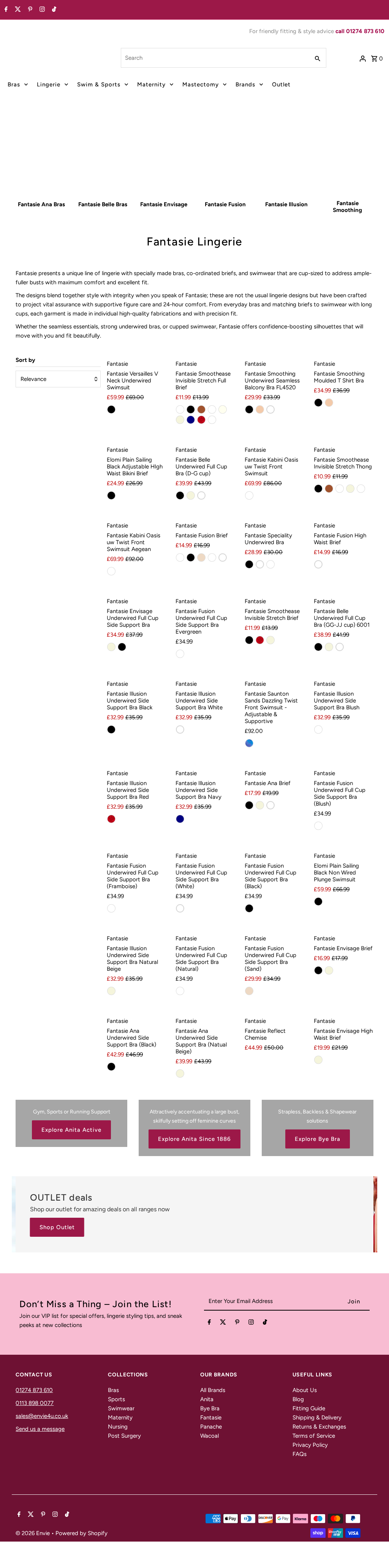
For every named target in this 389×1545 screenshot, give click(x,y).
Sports (116, 1399)
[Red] (201, 420)
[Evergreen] (180, 654)
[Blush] (180, 409)
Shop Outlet (57, 1227)
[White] (270, 409)
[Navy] (190, 420)
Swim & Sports (98, 84)
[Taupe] (212, 420)
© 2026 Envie (33, 1533)
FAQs (300, 1454)
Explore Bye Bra (317, 1139)
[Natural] (270, 564)
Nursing (118, 1426)
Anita (206, 1399)
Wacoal (209, 1435)
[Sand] (201, 557)
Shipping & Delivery (317, 1417)
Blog (298, 1399)
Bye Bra (210, 1408)
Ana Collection (159, 165)
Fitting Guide (309, 1408)
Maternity (151, 84)
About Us (305, 1390)
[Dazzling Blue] (249, 743)
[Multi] (249, 495)
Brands (245, 84)
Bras (14, 84)
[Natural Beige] (180, 420)
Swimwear (121, 1408)
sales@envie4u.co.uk (42, 1416)
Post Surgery (124, 1435)
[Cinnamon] (201, 409)
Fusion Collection (225, 165)
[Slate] (361, 488)
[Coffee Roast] (212, 409)
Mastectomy (200, 84)
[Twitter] (17, 10)
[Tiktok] (53, 10)
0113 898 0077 (35, 1403)
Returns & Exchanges (319, 1426)
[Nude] (260, 409)
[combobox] (214, 57)
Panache (211, 1426)
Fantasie (210, 1417)
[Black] (111, 409)
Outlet (281, 84)
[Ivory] (222, 409)
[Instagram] (41, 10)
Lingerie (48, 84)
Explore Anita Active (71, 1129)
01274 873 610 (34, 1390)
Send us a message (40, 1429)
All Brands (212, 1390)
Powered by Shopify (81, 1533)
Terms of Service (314, 1435)
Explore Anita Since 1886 (194, 1139)
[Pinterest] (29, 10)
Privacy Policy (310, 1444)
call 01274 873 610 (359, 31)
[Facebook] (5, 10)
